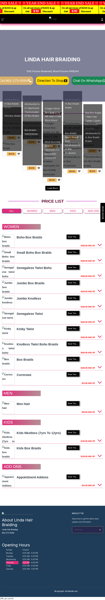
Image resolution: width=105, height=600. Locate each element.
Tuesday (9, 556)
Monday (9, 553)
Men (52, 211)
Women (32, 211)
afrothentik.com (71, 591)
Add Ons (93, 211)
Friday (8, 566)
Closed (25, 550)
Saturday (9, 569)
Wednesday (11, 559)
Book (11, 154)
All (11, 211)
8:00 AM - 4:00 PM (30, 569)
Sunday (9, 550)
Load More (52, 188)
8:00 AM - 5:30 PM (30, 553)
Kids (73, 211)
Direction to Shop (50, 81)
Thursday (10, 562)
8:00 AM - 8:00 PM (30, 562)
